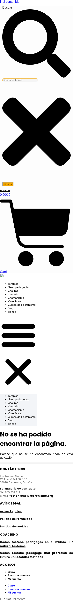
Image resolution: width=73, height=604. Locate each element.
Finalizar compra (19, 589)
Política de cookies (14, 526)
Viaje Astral (14, 301)
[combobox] (20, 80)
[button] (18, 354)
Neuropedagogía (18, 287)
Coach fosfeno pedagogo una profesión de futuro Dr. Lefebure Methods (36, 555)
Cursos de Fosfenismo (22, 304)
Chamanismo (16, 297)
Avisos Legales (11, 511)
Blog (10, 308)
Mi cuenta (14, 578)
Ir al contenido (9, 1)
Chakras (13, 290)
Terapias (13, 283)
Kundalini (13, 294)
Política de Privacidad (16, 519)
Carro (11, 585)
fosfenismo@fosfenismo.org (31, 496)
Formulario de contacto (18, 489)
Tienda (12, 311)
